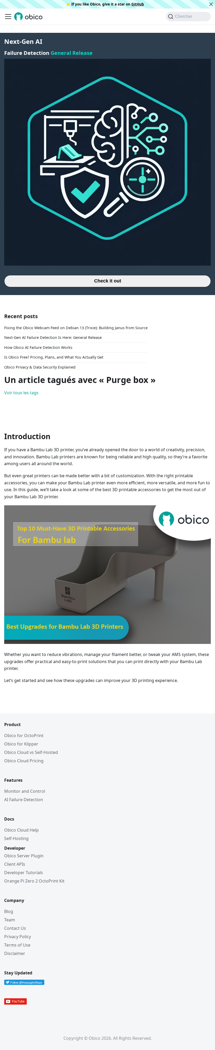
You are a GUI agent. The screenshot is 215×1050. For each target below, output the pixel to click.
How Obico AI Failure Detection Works (38, 347)
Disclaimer (14, 953)
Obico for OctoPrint (24, 735)
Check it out (107, 281)
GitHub (137, 4)
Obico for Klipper (21, 744)
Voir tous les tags (21, 393)
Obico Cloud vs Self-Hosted (31, 752)
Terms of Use (17, 945)
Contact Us (15, 928)
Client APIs (14, 864)
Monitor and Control (24, 791)
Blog (8, 911)
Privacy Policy (17, 936)
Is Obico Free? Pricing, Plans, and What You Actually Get (53, 357)
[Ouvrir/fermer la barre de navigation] (8, 16)
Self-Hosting (16, 838)
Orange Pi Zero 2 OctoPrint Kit (34, 881)
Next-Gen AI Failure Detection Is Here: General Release (53, 337)
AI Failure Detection (23, 799)
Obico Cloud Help (21, 830)
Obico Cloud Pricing (24, 761)
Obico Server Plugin (24, 856)
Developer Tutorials (23, 872)
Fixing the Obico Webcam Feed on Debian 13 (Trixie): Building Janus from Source (76, 327)
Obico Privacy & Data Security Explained (40, 367)
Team (9, 920)
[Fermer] (211, 4)
